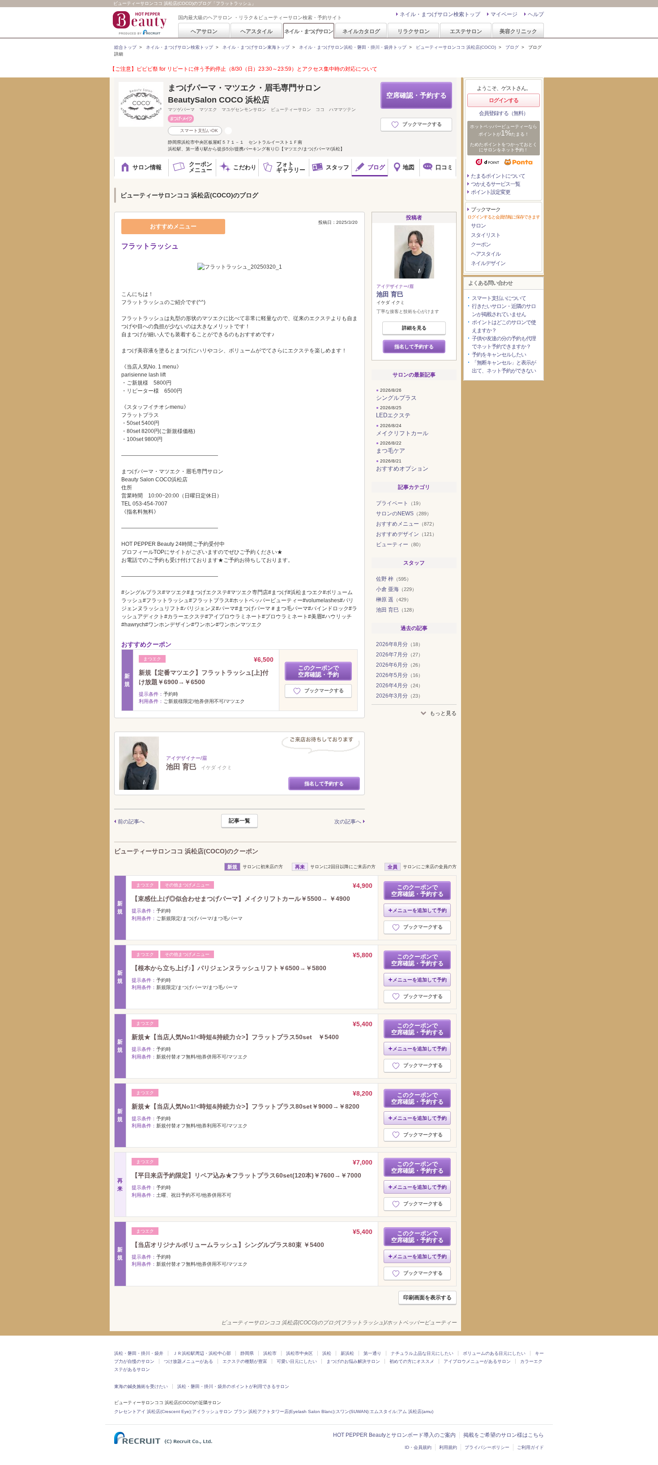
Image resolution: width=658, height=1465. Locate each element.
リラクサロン (413, 31)
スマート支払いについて (499, 298)
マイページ (504, 14)
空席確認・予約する (416, 95)
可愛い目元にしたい (297, 1361)
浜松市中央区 (299, 1353)
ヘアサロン (204, 31)
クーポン (481, 244)
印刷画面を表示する (427, 1297)
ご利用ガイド (530, 1447)
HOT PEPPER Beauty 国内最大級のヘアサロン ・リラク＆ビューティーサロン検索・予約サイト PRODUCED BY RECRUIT (141, 22)
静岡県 (247, 1353)
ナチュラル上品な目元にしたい (422, 1353)
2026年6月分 (399, 665)
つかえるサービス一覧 (495, 184)
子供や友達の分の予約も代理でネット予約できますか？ (504, 342)
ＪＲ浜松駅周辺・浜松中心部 (202, 1353)
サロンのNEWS (404, 513)
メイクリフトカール (402, 433)
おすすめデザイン (406, 534)
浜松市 (270, 1353)
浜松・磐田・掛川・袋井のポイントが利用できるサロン (233, 1386)
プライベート (399, 503)
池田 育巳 (389, 294)
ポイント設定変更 (490, 192)
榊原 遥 (393, 599)
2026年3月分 (399, 696)
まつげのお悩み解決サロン (353, 1361)
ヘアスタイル (256, 31)
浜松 (326, 1353)
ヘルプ (536, 14)
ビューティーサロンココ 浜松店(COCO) (456, 47)
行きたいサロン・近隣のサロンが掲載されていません (504, 310)
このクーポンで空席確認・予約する (417, 890)
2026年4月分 (399, 685)
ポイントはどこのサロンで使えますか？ (504, 326)
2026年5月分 (399, 675)
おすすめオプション (402, 468)
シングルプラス (396, 397)
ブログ (512, 47)
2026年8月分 (399, 644)
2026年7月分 (399, 654)
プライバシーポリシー (487, 1447)
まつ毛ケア (390, 450)
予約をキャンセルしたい (499, 354)
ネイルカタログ (361, 31)
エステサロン (466, 31)
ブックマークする (422, 124)
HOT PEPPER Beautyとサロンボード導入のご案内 (394, 1435)
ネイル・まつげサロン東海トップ (256, 47)
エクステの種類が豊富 (244, 1361)
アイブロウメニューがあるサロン (477, 1361)
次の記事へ (347, 821)
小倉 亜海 (396, 589)
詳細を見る (414, 327)
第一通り (372, 1353)
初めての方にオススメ (411, 1361)
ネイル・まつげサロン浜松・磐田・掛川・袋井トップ (352, 47)
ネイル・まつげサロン (308, 31)
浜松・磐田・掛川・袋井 (138, 1353)
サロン (478, 226)
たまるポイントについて (498, 176)
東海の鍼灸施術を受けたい (141, 1386)
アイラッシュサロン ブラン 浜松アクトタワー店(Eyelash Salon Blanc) (263, 1411)
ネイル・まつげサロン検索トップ (440, 14)
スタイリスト (485, 235)
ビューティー (399, 544)
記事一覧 (239, 821)
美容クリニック (518, 31)
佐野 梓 (393, 579)
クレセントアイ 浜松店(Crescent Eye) (152, 1411)
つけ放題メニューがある (188, 1361)
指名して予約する (324, 783)
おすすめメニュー (406, 524)
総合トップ (125, 47)
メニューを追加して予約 (420, 910)
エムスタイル (383, 1411)
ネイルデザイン (488, 263)
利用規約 (448, 1447)
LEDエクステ (393, 415)
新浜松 (347, 1353)
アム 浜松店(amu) (415, 1411)
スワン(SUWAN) (352, 1411)
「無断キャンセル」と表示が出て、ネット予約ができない (504, 367)
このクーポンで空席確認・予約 (318, 671)
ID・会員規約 (418, 1447)
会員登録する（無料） (503, 113)
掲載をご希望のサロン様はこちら (503, 1435)
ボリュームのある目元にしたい (494, 1353)
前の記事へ (131, 821)
